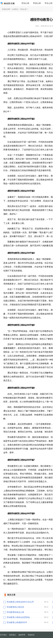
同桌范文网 (6, 9)
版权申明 (22, 635)
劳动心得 (25, 3)
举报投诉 (31, 635)
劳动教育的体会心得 (15, 612)
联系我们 (12, 635)
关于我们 (3, 635)
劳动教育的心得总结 (15, 607)
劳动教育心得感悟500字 (17, 622)
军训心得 (37, 3)
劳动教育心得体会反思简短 (18, 617)
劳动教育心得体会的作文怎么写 (20, 602)
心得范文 (15, 9)
